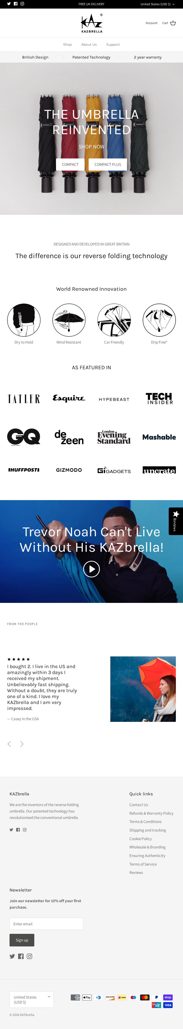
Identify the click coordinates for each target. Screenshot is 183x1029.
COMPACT (70, 164)
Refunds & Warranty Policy (151, 813)
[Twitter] (9, 3)
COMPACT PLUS (108, 164)
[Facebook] (15, 3)
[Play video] (91, 569)
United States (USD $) (156, 4)
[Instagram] (22, 3)
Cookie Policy (140, 838)
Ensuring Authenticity (147, 855)
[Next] (22, 744)
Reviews (136, 872)
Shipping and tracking (147, 830)
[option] (91, 677)
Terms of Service (143, 864)
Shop (67, 44)
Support (113, 44)
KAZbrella (27, 1015)
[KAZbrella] (91, 23)
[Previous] (9, 744)
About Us (89, 44)
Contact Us (138, 804)
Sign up (22, 940)
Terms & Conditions (145, 821)
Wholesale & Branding (147, 847)
